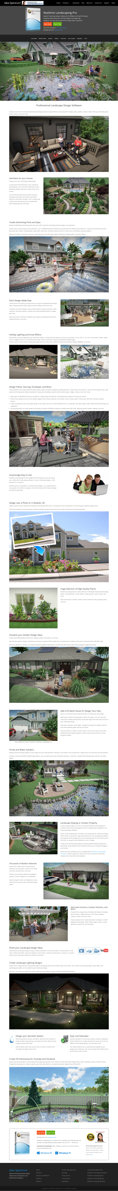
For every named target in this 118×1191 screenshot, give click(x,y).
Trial (85, 38)
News (113, 3)
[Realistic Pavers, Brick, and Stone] (76, 899)
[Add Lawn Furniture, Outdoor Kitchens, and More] (38, 941)
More (91, 1154)
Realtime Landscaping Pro (95, 1175)
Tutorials (63, 38)
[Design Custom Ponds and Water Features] (59, 816)
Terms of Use (66, 1175)
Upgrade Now (58, 30)
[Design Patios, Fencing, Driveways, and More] (59, 466)
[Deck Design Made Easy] (84, 326)
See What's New (61, 28)
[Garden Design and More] (59, 702)
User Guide (71, 38)
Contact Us (98, 3)
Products (65, 3)
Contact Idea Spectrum (69, 1170)
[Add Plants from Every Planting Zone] (76, 214)
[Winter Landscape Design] (84, 378)
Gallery (50, 38)
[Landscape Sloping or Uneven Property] (33, 854)
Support (106, 3)
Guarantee (76, 3)
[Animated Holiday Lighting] (33, 378)
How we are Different (42, 1175)
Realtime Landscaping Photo (96, 1181)
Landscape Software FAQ (95, 1170)
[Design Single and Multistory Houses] (33, 740)
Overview (34, 38)
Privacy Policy (66, 1178)
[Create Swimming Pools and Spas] (59, 292)
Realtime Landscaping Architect (97, 1173)
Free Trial (57, 24)
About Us (89, 3)
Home (58, 3)
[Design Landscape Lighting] (59, 1029)
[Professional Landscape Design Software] (59, 171)
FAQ (83, 3)
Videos (56, 38)
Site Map (64, 1173)
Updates (79, 38)
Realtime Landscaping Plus (95, 1178)
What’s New (42, 38)
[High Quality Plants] (33, 628)
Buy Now (47, 24)
